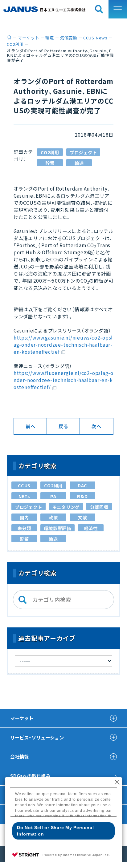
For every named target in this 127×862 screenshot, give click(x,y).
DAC (82, 485)
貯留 (50, 163)
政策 (53, 517)
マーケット (21, 718)
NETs (24, 496)
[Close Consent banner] (117, 782)
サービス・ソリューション (37, 737)
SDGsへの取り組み (30, 775)
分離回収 (99, 507)
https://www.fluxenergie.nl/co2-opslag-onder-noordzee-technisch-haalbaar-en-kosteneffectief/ (63, 379)
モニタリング (66, 507)
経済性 (91, 528)
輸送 (79, 163)
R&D (82, 496)
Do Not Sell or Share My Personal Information (55, 830)
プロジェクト (83, 152)
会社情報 (19, 756)
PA (53, 496)
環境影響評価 (57, 528)
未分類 (24, 528)
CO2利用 (50, 152)
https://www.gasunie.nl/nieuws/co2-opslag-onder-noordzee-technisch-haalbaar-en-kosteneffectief (63, 344)
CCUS (24, 485)
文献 (82, 517)
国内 (24, 517)
